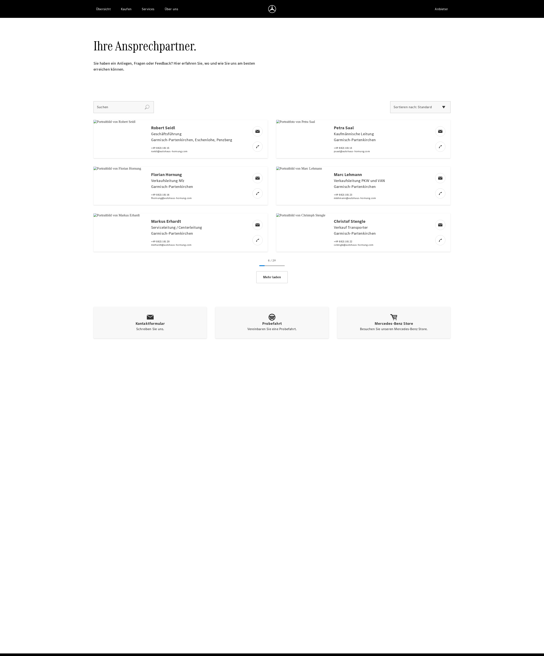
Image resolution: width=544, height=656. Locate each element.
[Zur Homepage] (272, 9)
